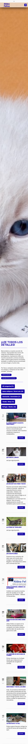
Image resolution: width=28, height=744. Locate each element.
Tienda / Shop (8, 401)
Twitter (11, 437)
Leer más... (21, 437)
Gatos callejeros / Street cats (12, 391)
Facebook (7, 437)
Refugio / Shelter (9, 407)
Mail (14, 437)
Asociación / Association (11, 396)
